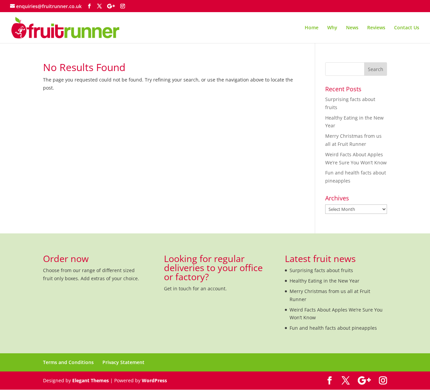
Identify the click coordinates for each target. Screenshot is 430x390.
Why (332, 28)
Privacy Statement (123, 362)
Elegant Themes (90, 380)
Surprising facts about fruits (321, 270)
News (352, 28)
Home (311, 28)
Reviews (376, 28)
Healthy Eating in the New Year (324, 281)
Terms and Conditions (68, 362)
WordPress (154, 380)
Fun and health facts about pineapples (333, 328)
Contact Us (406, 28)
